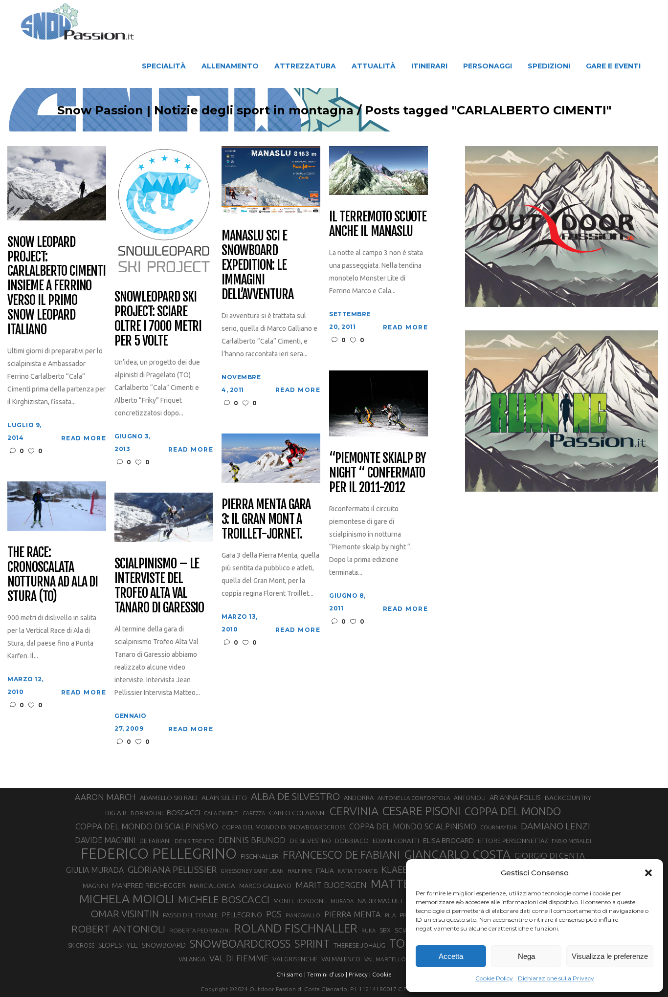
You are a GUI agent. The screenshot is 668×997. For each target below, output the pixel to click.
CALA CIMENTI (221, 813)
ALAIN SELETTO (224, 798)
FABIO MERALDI (571, 841)
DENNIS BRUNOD (252, 840)
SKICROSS (81, 945)
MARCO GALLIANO (265, 885)
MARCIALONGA (212, 885)
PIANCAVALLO (303, 915)
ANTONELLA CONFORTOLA (414, 798)
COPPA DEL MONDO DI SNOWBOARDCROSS (283, 827)
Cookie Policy (494, 978)
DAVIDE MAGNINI (105, 840)
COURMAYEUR (498, 827)
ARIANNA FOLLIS (515, 798)
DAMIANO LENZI (555, 826)
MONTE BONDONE (300, 900)
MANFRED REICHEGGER (149, 885)
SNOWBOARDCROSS (240, 943)
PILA (390, 915)
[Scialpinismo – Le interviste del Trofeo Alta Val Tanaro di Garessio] (163, 516)
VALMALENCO (340, 958)
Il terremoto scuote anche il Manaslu (377, 224)
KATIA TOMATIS (358, 870)
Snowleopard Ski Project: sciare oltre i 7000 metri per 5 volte (157, 319)
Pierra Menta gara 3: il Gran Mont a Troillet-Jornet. (266, 520)
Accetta (451, 956)
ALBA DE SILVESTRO (295, 796)
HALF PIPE (300, 871)
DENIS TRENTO (195, 841)
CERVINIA (354, 810)
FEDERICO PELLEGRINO (159, 853)
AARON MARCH (105, 797)
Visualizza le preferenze (610, 956)
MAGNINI (95, 885)
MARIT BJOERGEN (331, 884)
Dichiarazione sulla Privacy (556, 978)
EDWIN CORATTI (396, 841)
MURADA (342, 901)
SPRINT (312, 943)
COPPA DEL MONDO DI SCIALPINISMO (146, 826)
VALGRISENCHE (294, 959)
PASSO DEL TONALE (190, 914)
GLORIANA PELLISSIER (172, 869)
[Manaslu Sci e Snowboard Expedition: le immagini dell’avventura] (271, 179)
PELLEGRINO (242, 914)
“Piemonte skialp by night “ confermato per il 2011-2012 (377, 473)
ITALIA (325, 870)
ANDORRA (359, 797)
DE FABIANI (155, 841)
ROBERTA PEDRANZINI (199, 930)
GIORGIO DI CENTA (549, 855)
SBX (385, 930)
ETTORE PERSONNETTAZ (513, 840)
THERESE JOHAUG (359, 945)
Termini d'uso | (327, 974)
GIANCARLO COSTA (457, 854)
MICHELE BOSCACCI (223, 899)
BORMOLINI (147, 813)
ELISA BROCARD (448, 840)
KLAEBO (398, 869)
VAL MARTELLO (385, 959)
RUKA (368, 930)
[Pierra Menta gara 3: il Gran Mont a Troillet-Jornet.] (271, 457)
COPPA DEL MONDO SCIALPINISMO (412, 826)
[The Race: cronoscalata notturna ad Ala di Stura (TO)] (56, 505)
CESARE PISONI (421, 811)
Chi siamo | (291, 974)
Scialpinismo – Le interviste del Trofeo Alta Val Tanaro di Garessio (159, 586)
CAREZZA (254, 813)
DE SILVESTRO (310, 841)
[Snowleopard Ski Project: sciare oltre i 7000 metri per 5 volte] (163, 210)
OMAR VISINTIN (124, 913)
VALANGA (191, 958)
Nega (526, 956)
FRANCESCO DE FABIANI (341, 854)
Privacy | (360, 974)
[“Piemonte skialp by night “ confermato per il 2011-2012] (378, 402)
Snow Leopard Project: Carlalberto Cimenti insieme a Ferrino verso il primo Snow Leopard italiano (56, 286)
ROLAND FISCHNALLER (295, 928)
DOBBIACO (352, 841)
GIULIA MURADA (95, 870)
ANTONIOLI (470, 798)
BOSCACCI (183, 812)
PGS (274, 914)
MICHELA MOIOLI (126, 898)
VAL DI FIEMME (238, 958)
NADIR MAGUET (380, 901)
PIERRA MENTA (352, 914)
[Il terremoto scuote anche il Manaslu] (378, 169)
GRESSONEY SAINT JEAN (252, 870)
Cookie (382, 974)
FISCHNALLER (260, 856)
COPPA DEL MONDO (513, 811)
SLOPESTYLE (118, 945)
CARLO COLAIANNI (297, 813)
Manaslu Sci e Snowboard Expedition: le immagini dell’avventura (257, 265)
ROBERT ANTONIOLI (118, 928)
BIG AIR (116, 813)
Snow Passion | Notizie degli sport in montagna (205, 110)
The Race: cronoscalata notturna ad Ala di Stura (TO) (52, 574)
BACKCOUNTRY (568, 798)
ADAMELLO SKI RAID (169, 797)
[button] (648, 873)
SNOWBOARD (164, 945)
